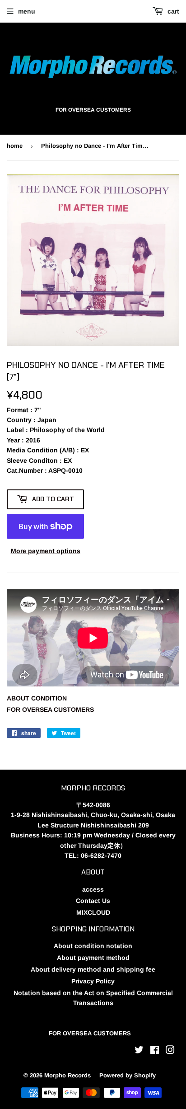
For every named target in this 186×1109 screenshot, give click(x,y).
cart (172, 11)
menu (26, 11)
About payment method (93, 957)
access (93, 889)
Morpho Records (67, 1075)
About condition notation (93, 945)
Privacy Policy (93, 981)
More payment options (45, 550)
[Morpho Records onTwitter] (139, 1051)
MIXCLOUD (93, 912)
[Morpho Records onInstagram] (170, 1051)
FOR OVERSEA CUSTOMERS (50, 709)
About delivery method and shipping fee (93, 969)
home (15, 145)
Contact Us (93, 900)
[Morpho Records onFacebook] (154, 1051)
